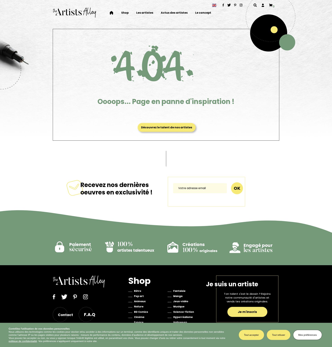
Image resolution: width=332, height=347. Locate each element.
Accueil (113, 13)
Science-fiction (183, 312)
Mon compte (263, 5)
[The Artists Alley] (74, 12)
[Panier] (270, 5)
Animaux (140, 301)
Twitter (229, 5)
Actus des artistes (174, 13)
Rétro (137, 291)
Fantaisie (179, 291)
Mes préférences (307, 335)
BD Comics (141, 312)
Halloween (180, 322)
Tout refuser (278, 335)
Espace (139, 322)
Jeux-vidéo (180, 301)
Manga (177, 296)
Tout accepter (251, 335)
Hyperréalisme (183, 317)
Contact (65, 314)
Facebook (223, 5)
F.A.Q (89, 315)
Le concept (203, 13)
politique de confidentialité (23, 341)
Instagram (241, 5)
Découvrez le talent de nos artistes (166, 127)
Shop (125, 13)
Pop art (139, 296)
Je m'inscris (247, 312)
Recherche (255, 5)
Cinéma (139, 317)
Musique (179, 306)
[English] (214, 5)
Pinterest (235, 5)
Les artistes (144, 13)
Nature (139, 306)
